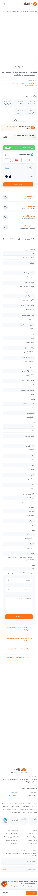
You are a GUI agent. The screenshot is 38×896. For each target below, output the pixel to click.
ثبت (4, 861)
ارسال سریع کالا (13, 843)
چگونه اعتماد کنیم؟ (12, 833)
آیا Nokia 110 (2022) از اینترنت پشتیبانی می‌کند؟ (17, 629)
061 (13, 795)
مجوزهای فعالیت (32, 837)
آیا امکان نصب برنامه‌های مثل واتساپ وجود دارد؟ (18, 639)
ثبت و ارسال (19, 616)
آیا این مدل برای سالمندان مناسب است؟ (17, 657)
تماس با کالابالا (33, 833)
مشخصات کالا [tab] (13, 239)
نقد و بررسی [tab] (28, 239)
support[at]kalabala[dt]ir (29, 788)
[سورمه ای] (6, 176)
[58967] (23, 66)
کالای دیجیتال (15, 83)
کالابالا (35, 12)
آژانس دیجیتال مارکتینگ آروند (16, 886)
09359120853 (32, 795)
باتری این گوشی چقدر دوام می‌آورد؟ (18, 649)
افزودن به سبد (18, 184)
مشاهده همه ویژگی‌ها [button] (19, 120)
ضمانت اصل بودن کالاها (11, 837)
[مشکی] (10, 176)
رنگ (32, 177)
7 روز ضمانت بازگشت (12, 840)
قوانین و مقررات (32, 843)
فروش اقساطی (32, 840)
